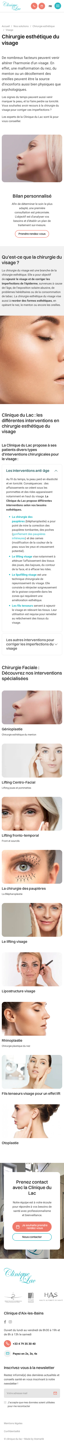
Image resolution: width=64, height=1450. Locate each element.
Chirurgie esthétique (44, 26)
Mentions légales (13, 1423)
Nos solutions (21, 26)
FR (50, 6)
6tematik (39, 1438)
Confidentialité (12, 1431)
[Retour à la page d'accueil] (20, 1276)
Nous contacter (32, 1237)
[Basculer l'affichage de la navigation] (57, 5)
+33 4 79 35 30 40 (24, 1343)
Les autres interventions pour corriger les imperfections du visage (30, 644)
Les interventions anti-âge (27, 471)
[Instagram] (10, 1322)
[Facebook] (5, 1322)
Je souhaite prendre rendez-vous (34, 1227)
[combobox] (50, 6)
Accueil (6, 26)
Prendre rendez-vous (32, 233)
